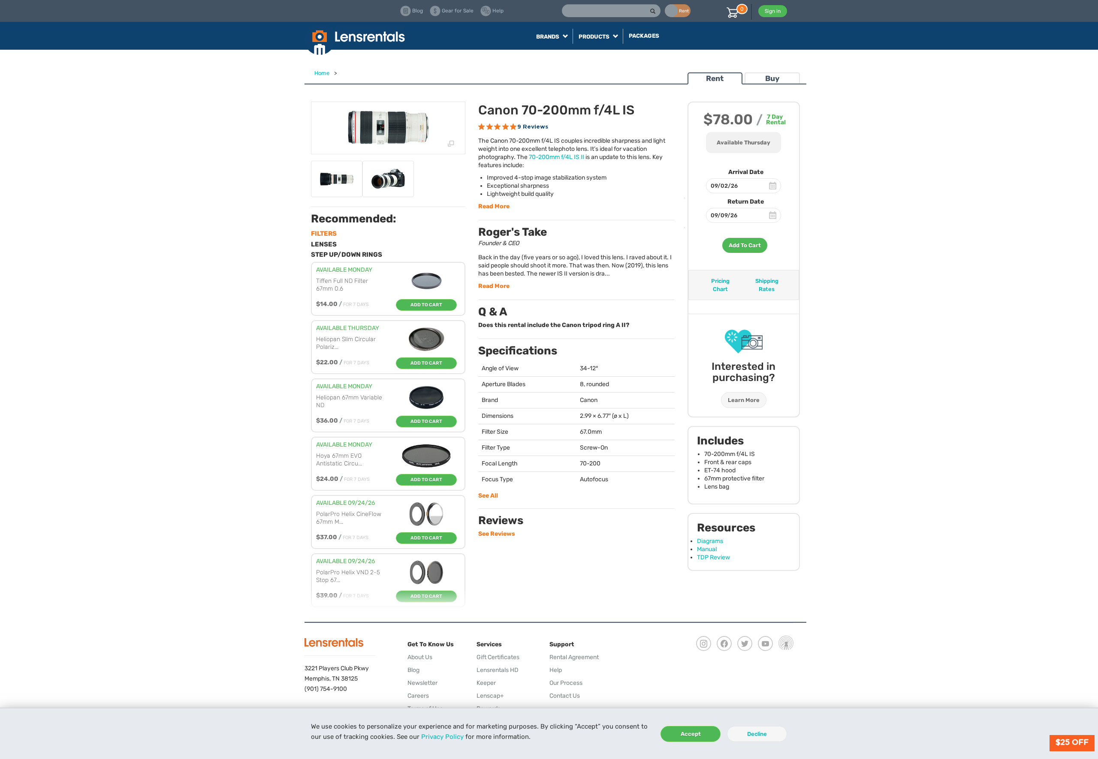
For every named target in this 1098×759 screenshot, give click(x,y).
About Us (419, 657)
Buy (772, 78)
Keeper (486, 683)
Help (555, 670)
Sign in (773, 11)
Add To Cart (745, 245)
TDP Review (713, 557)
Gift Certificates (498, 657)
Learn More (744, 400)
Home (321, 73)
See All (488, 495)
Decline (757, 734)
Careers (418, 695)
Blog (413, 670)
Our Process (565, 683)
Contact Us (564, 695)
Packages (644, 36)
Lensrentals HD (498, 670)
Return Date (745, 201)
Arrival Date (745, 172)
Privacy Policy (442, 737)
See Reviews (496, 533)
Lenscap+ (490, 695)
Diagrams (710, 541)
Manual (707, 549)
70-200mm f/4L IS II (556, 157)
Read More (494, 206)
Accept (691, 734)
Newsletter (422, 683)
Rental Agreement (574, 657)
